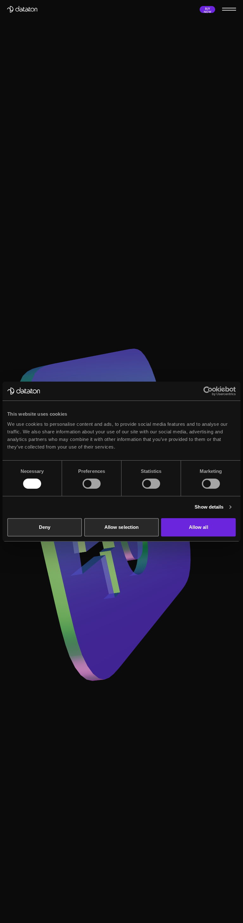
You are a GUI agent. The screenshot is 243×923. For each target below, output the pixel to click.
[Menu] (229, 9)
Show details (209, 507)
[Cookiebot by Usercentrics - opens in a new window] (208, 391)
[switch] (92, 484)
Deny (44, 527)
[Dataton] (22, 9)
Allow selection (121, 527)
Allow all (198, 527)
